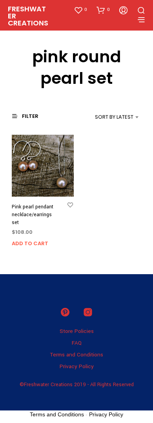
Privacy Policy (77, 366)
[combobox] (105, 117)
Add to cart (30, 243)
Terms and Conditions (76, 354)
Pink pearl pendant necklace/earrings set (32, 214)
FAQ (77, 343)
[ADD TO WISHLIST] (70, 204)
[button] (80, 10)
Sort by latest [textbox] (114, 117)
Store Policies (77, 331)
